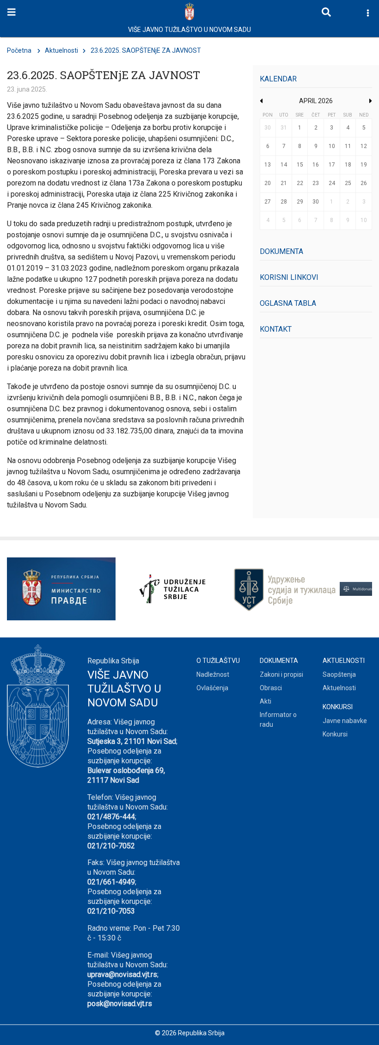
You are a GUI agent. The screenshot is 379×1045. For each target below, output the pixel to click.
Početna (19, 50)
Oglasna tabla (288, 303)
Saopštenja (339, 674)
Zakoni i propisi (281, 674)
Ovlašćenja (212, 688)
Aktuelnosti (61, 50)
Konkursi (335, 734)
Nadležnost (212, 674)
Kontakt (276, 329)
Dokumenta (281, 251)
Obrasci (271, 688)
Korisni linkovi (289, 277)
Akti (265, 701)
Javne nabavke (345, 720)
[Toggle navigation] (11, 12)
